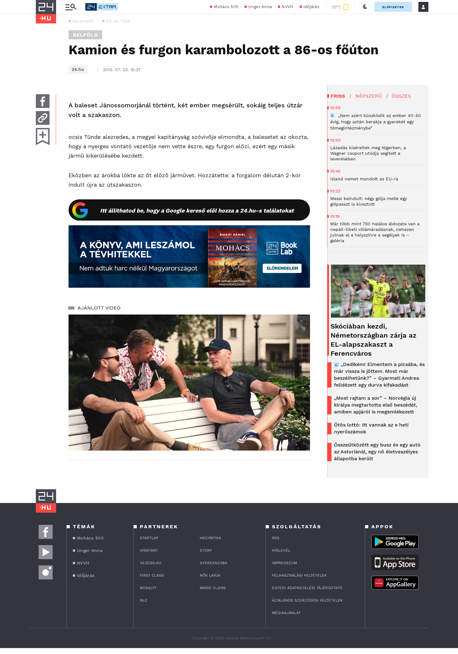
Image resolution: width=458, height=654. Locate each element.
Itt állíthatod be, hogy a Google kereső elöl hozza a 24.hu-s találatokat (197, 210)
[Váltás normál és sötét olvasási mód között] (365, 7)
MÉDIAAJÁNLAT (286, 613)
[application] (189, 383)
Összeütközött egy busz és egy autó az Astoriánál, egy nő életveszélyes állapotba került (377, 451)
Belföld (85, 35)
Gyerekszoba (213, 563)
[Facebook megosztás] (43, 101)
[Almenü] (70, 7)
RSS (275, 538)
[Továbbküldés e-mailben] (43, 118)
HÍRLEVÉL (281, 550)
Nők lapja (210, 575)
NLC (143, 600)
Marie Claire (213, 588)
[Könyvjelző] (43, 136)
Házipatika (210, 538)
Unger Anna (260, 6)
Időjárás (311, 6)
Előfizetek (393, 7)
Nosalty (148, 588)
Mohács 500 (226, 6)
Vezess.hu (150, 563)
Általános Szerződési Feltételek (307, 600)
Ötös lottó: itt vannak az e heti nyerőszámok (371, 428)
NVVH (287, 6)
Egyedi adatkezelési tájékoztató (307, 588)
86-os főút (118, 20)
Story (206, 550)
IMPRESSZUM (284, 563)
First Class (152, 575)
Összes (401, 96)
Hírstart (149, 550)
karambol (82, 20)
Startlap (149, 538)
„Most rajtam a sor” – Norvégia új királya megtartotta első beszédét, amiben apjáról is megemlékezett (375, 405)
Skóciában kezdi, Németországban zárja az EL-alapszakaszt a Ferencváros (374, 339)
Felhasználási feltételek (299, 575)
